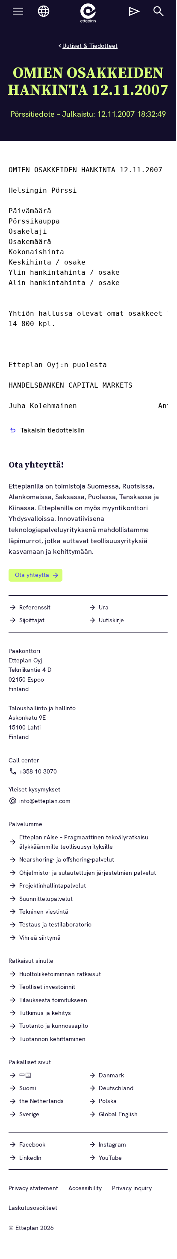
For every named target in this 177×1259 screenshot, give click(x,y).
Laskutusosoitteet (33, 1208)
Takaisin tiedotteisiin (53, 430)
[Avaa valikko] (18, 11)
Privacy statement (33, 1188)
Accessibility (85, 1188)
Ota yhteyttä (32, 575)
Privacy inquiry (132, 1188)
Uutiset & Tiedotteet (90, 46)
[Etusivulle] (88, 13)
